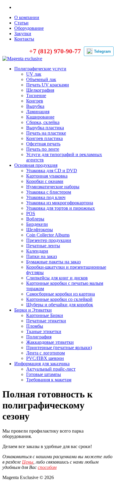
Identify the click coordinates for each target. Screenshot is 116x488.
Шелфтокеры (39, 229)
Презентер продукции (48, 240)
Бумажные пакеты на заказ (53, 261)
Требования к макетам (48, 379)
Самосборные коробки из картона (60, 293)
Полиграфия (38, 336)
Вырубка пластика (45, 127)
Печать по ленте (42, 149)
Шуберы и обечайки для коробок (59, 304)
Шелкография (40, 90)
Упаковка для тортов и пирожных (60, 208)
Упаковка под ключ (45, 197)
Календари (37, 251)
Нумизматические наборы (52, 186)
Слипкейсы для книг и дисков (57, 277)
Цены (27, 461)
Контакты (24, 38)
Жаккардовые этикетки (50, 342)
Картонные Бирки (44, 315)
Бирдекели (37, 224)
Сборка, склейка (42, 122)
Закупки (22, 33)
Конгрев (34, 100)
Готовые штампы (43, 374)
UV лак (33, 74)
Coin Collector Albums (48, 234)
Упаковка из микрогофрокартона (59, 202)
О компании (26, 17)
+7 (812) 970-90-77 (55, 51)
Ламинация (37, 111)
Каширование (40, 116)
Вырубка (35, 106)
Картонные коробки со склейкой (59, 299)
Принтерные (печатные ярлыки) (59, 347)
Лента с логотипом (45, 352)
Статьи (21, 22)
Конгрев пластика (44, 138)
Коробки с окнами (44, 181)
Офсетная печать (43, 143)
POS (30, 213)
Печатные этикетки (46, 320)
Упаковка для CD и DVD (51, 170)
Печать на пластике (46, 133)
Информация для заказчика (42, 363)
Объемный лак (41, 79)
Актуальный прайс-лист (51, 369)
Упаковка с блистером (48, 192)
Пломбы (34, 326)
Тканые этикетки (43, 331)
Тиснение (36, 95)
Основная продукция (35, 165)
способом (47, 467)
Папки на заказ (41, 256)
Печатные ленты (43, 245)
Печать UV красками (47, 84)
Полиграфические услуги (40, 68)
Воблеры (35, 218)
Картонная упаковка (47, 175)
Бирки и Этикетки (33, 310)
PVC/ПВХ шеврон (45, 358)
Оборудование (29, 28)
